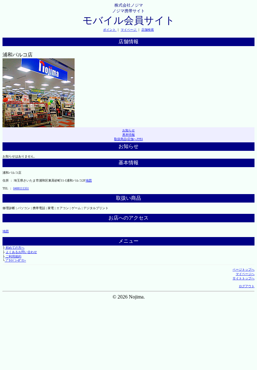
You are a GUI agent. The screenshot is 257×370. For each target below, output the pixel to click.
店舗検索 (147, 29)
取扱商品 (120, 139)
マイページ (129, 29)
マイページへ (245, 274)
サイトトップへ (243, 278)
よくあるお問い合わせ (21, 252)
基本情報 (128, 134)
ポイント (110, 29)
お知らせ (128, 130)
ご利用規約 (13, 256)
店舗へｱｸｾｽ (135, 139)
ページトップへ (243, 269)
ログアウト (246, 286)
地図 (89, 180)
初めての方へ (14, 247)
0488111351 (21, 188)
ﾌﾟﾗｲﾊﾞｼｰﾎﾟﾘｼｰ (15, 260)
